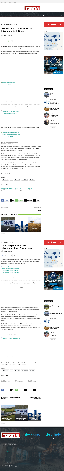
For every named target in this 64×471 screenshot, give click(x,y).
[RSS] (60, 2)
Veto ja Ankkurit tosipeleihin (54, 116)
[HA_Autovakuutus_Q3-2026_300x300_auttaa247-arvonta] (53, 74)
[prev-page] (2, 234)
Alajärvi (3, 24)
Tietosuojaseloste (10, 451)
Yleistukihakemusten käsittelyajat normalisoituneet (21, 229)
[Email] (14, 41)
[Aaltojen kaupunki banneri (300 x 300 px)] (53, 50)
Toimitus (5, 35)
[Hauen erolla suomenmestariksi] (47, 122)
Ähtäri (8, 228)
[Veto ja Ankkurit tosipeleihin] (47, 115)
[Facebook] (57, 2)
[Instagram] (59, 2)
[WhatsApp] (8, 41)
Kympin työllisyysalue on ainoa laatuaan (8, 230)
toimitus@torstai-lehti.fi (10, 456)
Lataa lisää (53, 127)
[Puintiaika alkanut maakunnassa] (34, 224)
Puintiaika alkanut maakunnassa (35, 230)
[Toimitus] (2, 35)
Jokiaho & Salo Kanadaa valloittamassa (10, 208)
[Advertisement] (21, 66)
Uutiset (16, 24)
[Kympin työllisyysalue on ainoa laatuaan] (8, 224)
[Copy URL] (11, 41)
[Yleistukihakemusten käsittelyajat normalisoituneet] (21, 224)
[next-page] (4, 234)
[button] (61, 15)
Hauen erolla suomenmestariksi (54, 123)
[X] (62, 2)
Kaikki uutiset (9, 24)
